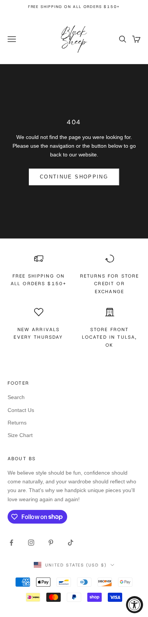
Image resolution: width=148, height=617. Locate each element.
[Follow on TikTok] (70, 542)
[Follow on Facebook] (11, 542)
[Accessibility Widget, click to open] (134, 604)
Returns (17, 423)
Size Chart (20, 435)
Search (16, 397)
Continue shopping (74, 177)
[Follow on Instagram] (31, 542)
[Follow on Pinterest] (51, 542)
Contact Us (21, 410)
